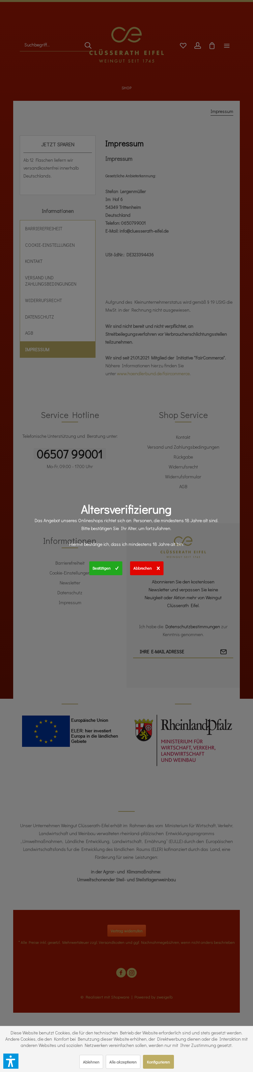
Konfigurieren (158, 1061)
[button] (10, 1061)
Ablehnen (91, 1061)
